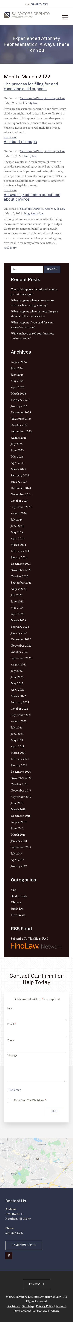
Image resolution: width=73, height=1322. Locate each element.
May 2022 (17, 683)
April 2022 (17, 690)
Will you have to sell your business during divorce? (32, 336)
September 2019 (21, 797)
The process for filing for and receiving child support (31, 86)
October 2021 (19, 709)
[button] (65, 17)
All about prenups (20, 141)
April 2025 (17, 463)
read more (10, 137)
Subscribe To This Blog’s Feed (29, 939)
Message (12, 1055)
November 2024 (21, 494)
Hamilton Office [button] (24, 1245)
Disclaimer (14, 1090)
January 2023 (19, 633)
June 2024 (17, 526)
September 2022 (21, 658)
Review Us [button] (36, 1284)
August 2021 (18, 721)
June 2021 (17, 734)
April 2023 (17, 614)
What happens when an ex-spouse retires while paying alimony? (32, 302)
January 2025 (19, 482)
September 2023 (21, 583)
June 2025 (17, 450)
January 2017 (19, 866)
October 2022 (19, 652)
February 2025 (20, 475)
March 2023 (18, 620)
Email (11, 1024)
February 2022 (20, 702)
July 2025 (17, 444)
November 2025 (21, 419)
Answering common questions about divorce (32, 197)
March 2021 (18, 753)
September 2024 (21, 507)
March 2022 (18, 696)
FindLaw (53, 1311)
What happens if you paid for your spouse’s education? (32, 324)
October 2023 (19, 576)
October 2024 (19, 501)
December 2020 (21, 772)
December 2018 (21, 816)
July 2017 (16, 854)
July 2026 (17, 368)
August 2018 (18, 822)
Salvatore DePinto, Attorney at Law (42, 98)
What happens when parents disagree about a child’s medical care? (34, 313)
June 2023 (17, 601)
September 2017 (21, 847)
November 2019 (21, 791)
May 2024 (17, 532)
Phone (10, 1040)
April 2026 (17, 387)
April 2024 (17, 538)
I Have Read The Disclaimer (29, 1100)
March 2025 (18, 469)
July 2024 (17, 520)
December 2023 (21, 564)
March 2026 (18, 394)
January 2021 (19, 765)
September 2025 (21, 431)
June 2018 (17, 828)
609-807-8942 (39, 4)
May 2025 (17, 457)
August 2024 (19, 513)
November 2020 (21, 778)
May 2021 (17, 740)
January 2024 (19, 557)
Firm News (18, 915)
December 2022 (21, 639)
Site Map (28, 1306)
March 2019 (18, 809)
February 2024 (20, 551)
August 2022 (19, 664)
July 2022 (17, 671)
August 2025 (19, 438)
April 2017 (17, 860)
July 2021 (16, 727)
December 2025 (21, 412)
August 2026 (19, 362)
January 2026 (19, 406)
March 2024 (18, 545)
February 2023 (20, 627)
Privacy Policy (45, 1306)
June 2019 (17, 803)
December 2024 (21, 488)
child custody (19, 896)
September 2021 (21, 715)
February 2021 (20, 759)
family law (31, 103)
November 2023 (21, 570)
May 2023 (17, 608)
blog (27, 213)
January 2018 (19, 841)
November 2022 (21, 646)
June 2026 (17, 375)
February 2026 (20, 400)
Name (10, 1008)
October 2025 (19, 425)
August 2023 (19, 589)
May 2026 (17, 381)
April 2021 (17, 746)
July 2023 (17, 595)
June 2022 (17, 677)
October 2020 (19, 784)
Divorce (16, 902)
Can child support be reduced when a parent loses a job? (34, 291)
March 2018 (18, 835)
